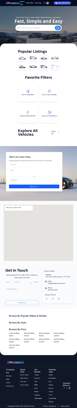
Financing (38, 3)
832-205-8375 (63, 3)
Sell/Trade (29, 3)
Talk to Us (33, 186)
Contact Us (22, 303)
